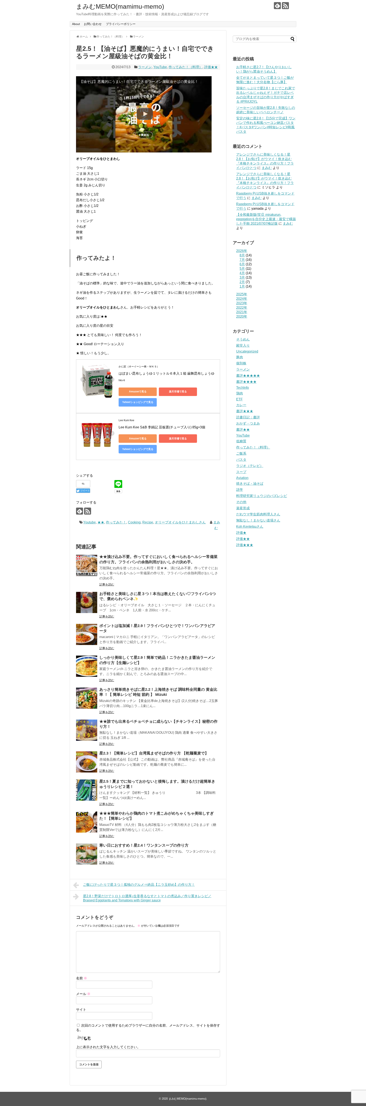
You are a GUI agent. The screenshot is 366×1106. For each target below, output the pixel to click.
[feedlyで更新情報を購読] (277, 5)
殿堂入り (243, 345)
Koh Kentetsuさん (249, 526)
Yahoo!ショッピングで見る (137, 402)
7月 (242, 260)
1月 (242, 286)
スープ (241, 472)
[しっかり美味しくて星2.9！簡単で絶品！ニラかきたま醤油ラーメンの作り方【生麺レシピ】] (86, 666)
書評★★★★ (246, 381)
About (76, 24)
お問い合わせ (93, 24)
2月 (242, 282)
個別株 (241, 363)
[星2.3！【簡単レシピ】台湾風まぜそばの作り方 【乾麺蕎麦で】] (86, 761)
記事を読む (106, 584)
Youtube (89, 522)
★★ (100, 522)
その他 (241, 502)
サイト (81, 1009)
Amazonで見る (138, 391)
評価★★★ (244, 545)
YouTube (160, 67)
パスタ (241, 459)
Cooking (134, 522)
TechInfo (242, 387)
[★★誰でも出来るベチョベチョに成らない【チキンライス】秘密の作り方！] (86, 730)
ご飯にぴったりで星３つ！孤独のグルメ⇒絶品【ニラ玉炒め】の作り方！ (139, 884)
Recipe (147, 522)
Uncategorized (247, 351)
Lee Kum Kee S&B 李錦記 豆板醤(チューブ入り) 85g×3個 (162, 427)
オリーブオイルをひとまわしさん (180, 522)
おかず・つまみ (248, 423)
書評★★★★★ (248, 375)
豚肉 (239, 357)
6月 (242, 264)
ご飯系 (241, 453)
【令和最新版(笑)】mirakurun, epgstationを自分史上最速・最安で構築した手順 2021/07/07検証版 (266, 219)
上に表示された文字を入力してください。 (108, 1047)
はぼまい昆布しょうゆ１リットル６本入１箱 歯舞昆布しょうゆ (166, 373)
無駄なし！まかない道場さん (258, 520)
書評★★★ (244, 411)
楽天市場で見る (178, 391)
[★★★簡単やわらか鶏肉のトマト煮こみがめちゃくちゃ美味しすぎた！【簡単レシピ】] (86, 822)
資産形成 (243, 508)
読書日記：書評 (248, 417)
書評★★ (243, 429)
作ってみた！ (116, 522)
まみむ (267, 168)
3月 (242, 277)
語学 (239, 489)
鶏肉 (239, 393)
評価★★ (211, 67)
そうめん (243, 339)
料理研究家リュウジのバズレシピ (261, 496)
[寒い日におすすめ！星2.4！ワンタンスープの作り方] (86, 854)
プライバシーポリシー (121, 24)
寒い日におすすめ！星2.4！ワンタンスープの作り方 (144, 845)
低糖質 (241, 441)
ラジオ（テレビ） (249, 466)
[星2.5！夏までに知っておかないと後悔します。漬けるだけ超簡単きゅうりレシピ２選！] (86, 790)
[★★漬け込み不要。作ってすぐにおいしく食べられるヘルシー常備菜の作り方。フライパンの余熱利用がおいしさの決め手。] (86, 565)
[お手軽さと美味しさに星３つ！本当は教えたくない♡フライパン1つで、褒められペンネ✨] (86, 602)
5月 (242, 268)
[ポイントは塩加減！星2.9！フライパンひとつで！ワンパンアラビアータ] (86, 634)
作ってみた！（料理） (185, 67)
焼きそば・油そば (249, 483)
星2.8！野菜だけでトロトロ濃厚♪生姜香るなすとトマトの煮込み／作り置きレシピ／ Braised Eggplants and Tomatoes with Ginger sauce (147, 898)
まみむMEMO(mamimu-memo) (120, 6)
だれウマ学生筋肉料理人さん (258, 514)
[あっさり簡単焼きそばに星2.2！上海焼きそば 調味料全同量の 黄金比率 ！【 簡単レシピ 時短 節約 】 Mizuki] (86, 698)
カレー (241, 405)
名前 (81, 978)
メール (83, 994)
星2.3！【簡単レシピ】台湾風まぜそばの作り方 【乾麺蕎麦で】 (154, 753)
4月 (242, 273)
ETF (239, 399)
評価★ (241, 532)
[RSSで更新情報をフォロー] (285, 5)
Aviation (242, 478)
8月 (242, 255)
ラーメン (145, 67)
